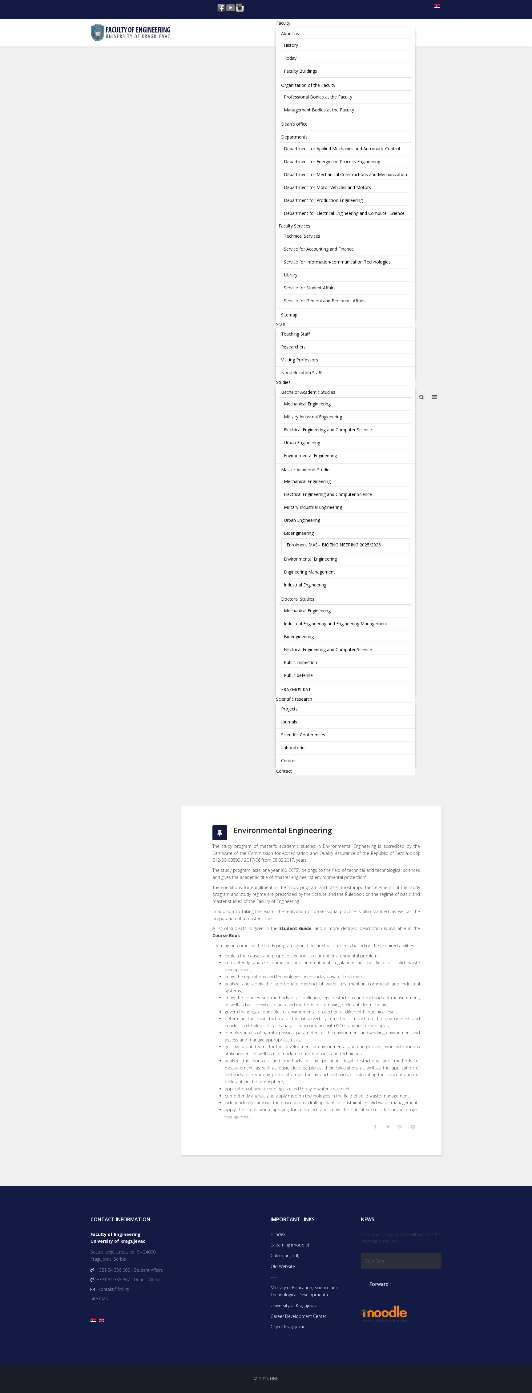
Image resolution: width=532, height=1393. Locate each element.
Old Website (283, 1266)
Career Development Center (298, 1316)
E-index (278, 1234)
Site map (99, 1298)
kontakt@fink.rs (114, 1289)
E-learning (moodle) (290, 1245)
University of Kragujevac (294, 1305)
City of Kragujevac (288, 1327)
